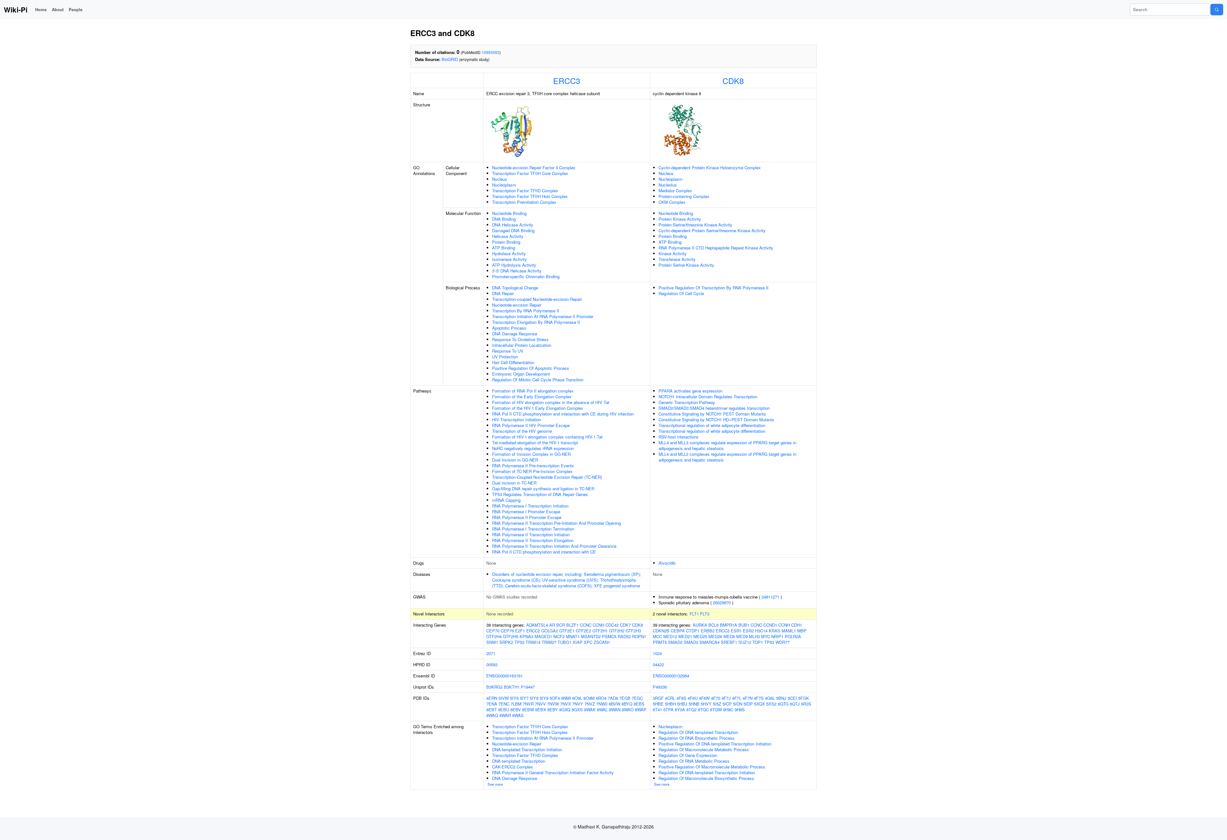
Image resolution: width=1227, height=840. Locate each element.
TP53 (519, 642)
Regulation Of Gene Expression (688, 755)
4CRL (670, 698)
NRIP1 (777, 636)
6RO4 (601, 698)
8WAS (518, 715)
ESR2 (748, 631)
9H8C (728, 709)
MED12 (670, 636)
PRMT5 (660, 642)
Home (41, 9)
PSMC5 (609, 636)
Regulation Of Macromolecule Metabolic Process (704, 749)
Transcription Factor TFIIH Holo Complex (530, 196)
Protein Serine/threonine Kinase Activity (695, 225)
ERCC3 (566, 80)
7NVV (540, 704)
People (75, 9)
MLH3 (754, 636)
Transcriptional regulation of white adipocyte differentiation (712, 425)
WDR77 (783, 642)
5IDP (748, 704)
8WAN (615, 709)
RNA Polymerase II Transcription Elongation (533, 540)
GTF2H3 (633, 631)
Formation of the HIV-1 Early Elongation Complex (537, 408)
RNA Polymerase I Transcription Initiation (530, 506)
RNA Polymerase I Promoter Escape (526, 511)
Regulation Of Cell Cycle (681, 293)
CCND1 (770, 625)
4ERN (491, 698)
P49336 (660, 687)
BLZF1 (572, 625)
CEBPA (678, 631)
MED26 (715, 636)
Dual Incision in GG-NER (515, 460)
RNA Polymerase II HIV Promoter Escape (531, 425)
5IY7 (524, 698)
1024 (657, 653)
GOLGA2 (549, 631)
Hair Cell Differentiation (513, 362)
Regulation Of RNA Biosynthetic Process (697, 738)
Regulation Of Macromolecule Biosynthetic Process (706, 778)
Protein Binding (506, 242)
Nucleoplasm (504, 185)
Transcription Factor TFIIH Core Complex (530, 173)
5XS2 (771, 704)
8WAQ (492, 715)
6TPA (668, 709)
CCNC (585, 625)
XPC (588, 642)
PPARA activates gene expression (690, 391)
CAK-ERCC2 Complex (512, 767)
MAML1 (789, 631)
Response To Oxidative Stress (520, 339)
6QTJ (795, 704)
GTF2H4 (494, 636)
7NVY (577, 704)
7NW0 (601, 704)
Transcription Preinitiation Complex (524, 202)
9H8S (740, 709)
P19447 (528, 687)
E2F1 (520, 631)
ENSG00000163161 (504, 676)
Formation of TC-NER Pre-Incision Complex (532, 471)
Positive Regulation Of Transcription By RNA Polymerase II (713, 288)
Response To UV (507, 351)
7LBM (516, 704)
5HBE (658, 704)
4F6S (681, 698)
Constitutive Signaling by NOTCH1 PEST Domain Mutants (712, 414)
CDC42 (612, 625)
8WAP (640, 709)
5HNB (694, 704)
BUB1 (743, 625)
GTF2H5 (510, 636)
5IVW (503, 698)
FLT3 (704, 614)
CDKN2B (661, 631)
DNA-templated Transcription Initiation (527, 749)
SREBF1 (729, 642)
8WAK (590, 709)
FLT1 (694, 614)
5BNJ (781, 698)
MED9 (742, 636)
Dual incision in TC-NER (514, 483)
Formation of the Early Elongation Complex (532, 396)
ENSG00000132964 (671, 676)
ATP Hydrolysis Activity (514, 265)
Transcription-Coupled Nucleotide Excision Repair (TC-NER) (547, 477)
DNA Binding (504, 219)
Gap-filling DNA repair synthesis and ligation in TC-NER (543, 488)
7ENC (503, 704)
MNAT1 (573, 636)
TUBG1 (564, 642)
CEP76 (507, 631)
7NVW (553, 704)
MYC (765, 636)
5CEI (792, 698)
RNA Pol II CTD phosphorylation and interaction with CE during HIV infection (563, 414)
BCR (560, 625)
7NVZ (589, 704)
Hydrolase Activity (509, 253)
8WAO (628, 709)
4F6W (704, 698)
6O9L (577, 698)
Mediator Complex (675, 190)
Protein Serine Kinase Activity (686, 265)
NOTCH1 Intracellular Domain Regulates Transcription (708, 396)
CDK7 (625, 625)
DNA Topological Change (515, 288)
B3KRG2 (494, 687)
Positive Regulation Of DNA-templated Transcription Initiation (715, 744)
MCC (657, 636)
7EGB (624, 698)
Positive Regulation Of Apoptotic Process (530, 368)
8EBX (540, 709)
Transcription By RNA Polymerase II (525, 311)
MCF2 (559, 636)
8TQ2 (691, 709)
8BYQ (626, 704)
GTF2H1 (600, 631)
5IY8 (534, 698)
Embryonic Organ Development (521, 374)
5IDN (737, 704)
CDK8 (733, 80)
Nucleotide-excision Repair (516, 305)
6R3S (806, 704)
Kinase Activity (673, 253)
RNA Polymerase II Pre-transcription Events (533, 465)
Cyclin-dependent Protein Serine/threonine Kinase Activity (712, 230)
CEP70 (492, 631)
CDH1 (796, 625)
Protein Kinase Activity (680, 219)
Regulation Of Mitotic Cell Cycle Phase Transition (537, 380)
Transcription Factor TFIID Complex (525, 190)
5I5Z (717, 704)
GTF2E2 (583, 631)
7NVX (565, 704)
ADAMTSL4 (537, 625)
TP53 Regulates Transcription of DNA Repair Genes (540, 494)
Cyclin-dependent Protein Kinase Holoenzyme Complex (710, 167)
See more (495, 784)
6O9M (589, 698)
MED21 (685, 636)
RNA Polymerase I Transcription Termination (533, 529)
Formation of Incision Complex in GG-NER (531, 454)
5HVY (706, 704)
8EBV (515, 709)
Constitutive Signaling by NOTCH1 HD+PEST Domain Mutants (716, 419)
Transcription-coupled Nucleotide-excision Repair (537, 299)
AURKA (700, 625)
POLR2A (793, 636)
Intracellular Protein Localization (521, 345)
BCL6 (713, 625)
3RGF (658, 698)
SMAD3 (691, 642)
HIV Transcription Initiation (516, 419)
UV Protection (505, 357)
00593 (492, 664)
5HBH (670, 704)
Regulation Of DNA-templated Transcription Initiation (707, 772)
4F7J (726, 698)
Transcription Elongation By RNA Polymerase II (536, 322)
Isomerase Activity (509, 259)
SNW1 (492, 642)
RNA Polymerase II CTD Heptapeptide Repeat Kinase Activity (716, 248)
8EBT (491, 709)
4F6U (693, 698)
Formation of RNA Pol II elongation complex (533, 391)
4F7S (759, 698)
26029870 (722, 602)
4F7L (736, 698)
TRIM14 (533, 642)
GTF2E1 (567, 631)
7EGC (637, 698)
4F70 (715, 698)
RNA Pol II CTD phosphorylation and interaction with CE (544, 552)
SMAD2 (675, 642)
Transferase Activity (677, 259)
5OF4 (555, 698)
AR (552, 625)
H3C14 (761, 631)
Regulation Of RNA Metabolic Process (694, 761)
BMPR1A (728, 625)
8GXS (577, 709)
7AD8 (613, 698)
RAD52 (624, 636)
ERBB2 (707, 631)
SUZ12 (744, 642)
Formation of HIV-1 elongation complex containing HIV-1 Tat (547, 437)
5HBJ (682, 704)
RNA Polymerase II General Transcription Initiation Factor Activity (553, 772)
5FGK (803, 698)
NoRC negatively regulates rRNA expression (533, 448)
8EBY (552, 709)
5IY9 (544, 698)
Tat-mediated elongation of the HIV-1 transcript (535, 442)
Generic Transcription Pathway (687, 402)
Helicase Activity (507, 236)
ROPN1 (639, 636)
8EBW (528, 709)
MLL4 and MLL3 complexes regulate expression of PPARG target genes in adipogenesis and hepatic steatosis (727, 445)
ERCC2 (533, 631)
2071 (490, 653)
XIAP (578, 642)
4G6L (770, 698)
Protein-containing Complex (684, 196)
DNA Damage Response (514, 334)
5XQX (759, 704)
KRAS (774, 631)
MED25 (700, 636)
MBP (801, 631)
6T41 (657, 709)
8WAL (602, 709)
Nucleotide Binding (509, 213)
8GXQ (564, 709)
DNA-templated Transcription (518, 761)
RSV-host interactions (678, 437)
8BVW (614, 704)
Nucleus (499, 179)
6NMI (566, 698)
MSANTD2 (591, 636)
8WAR (505, 715)
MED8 (729, 636)
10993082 (490, 52)
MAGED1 (543, 636)
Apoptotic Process (509, 328)
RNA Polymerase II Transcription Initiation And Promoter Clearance (554, 546)
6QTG (783, 704)
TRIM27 (549, 642)
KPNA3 (526, 636)
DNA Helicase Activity (512, 225)
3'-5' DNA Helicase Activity (517, 271)
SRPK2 (506, 642)
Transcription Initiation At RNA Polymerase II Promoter (542, 316)
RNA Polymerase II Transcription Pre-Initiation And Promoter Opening (556, 523)
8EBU (503, 709)
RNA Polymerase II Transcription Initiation (531, 534)
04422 (658, 664)
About (58, 9)
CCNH (598, 625)
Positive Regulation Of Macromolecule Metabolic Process (712, 767)
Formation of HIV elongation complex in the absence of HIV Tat (550, 402)
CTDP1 (692, 631)
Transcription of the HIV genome (522, 431)
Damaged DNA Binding (513, 230)
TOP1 (757, 642)
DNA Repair (503, 293)
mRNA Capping (506, 500)
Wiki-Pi (15, 9)
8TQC (703, 709)
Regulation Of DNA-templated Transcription (698, 732)
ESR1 (736, 631)
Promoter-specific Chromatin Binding (525, 276)
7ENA (491, 704)
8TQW (716, 709)
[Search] (1216, 9)
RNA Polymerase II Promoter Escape (526, 517)
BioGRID (450, 59)
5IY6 (514, 698)
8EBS (639, 704)
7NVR (528, 704)
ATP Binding (503, 248)
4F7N (747, 698)
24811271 (770, 597)
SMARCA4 (709, 642)
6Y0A (680, 709)
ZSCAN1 (602, 642)
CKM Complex (672, 202)
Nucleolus (668, 185)
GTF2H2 (616, 631)
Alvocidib (667, 563)
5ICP (727, 704)
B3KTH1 (512, 687)
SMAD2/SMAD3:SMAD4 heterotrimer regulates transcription (714, 408)
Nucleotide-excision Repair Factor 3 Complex (533, 167)
